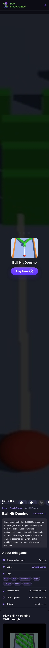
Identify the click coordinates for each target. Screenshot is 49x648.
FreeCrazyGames (15, 5)
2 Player (7, 584)
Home (4, 508)
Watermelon (25, 579)
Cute (6, 579)
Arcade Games (16, 508)
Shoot (17, 584)
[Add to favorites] (41, 503)
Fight (36, 579)
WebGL (27, 584)
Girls (14, 579)
